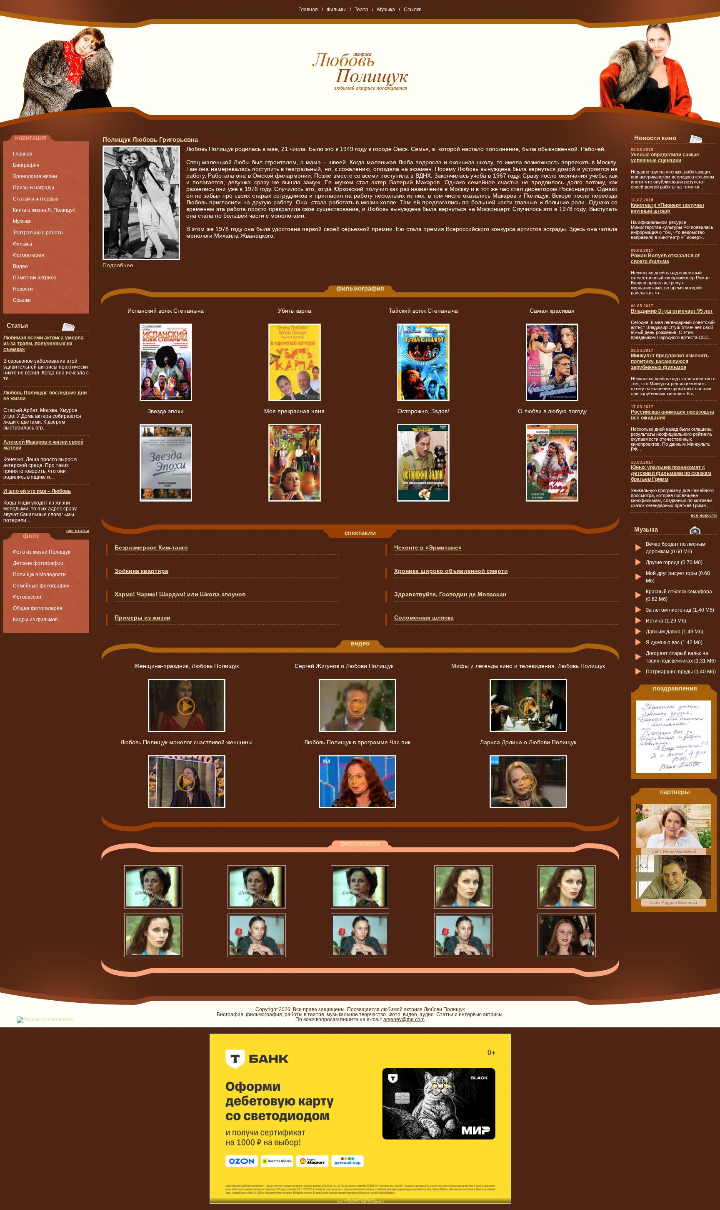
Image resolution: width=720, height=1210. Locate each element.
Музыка (386, 10)
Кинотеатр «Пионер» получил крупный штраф (667, 208)
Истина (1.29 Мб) (666, 621)
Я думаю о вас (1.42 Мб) (674, 642)
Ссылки (413, 10)
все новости (704, 515)
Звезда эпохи (166, 411)
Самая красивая (552, 310)
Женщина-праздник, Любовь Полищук (186, 666)
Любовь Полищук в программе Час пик (357, 742)
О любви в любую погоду (552, 411)
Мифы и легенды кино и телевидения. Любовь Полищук (528, 666)
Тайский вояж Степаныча (423, 310)
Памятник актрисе (34, 278)
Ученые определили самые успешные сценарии (665, 157)
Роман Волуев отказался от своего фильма (665, 258)
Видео (20, 266)
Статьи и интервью (35, 199)
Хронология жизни (35, 176)
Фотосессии (27, 597)
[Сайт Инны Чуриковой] (673, 846)
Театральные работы (38, 233)
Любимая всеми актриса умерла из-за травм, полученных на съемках (43, 343)
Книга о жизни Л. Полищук (44, 210)
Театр (361, 10)
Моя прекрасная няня (294, 411)
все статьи (77, 530)
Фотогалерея (28, 255)
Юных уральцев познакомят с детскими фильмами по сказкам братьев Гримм (671, 473)
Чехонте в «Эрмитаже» (428, 547)
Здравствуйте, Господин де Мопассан (450, 594)
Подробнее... (120, 265)
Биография (26, 165)
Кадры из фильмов (35, 620)
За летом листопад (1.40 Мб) (680, 610)
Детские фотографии (38, 563)
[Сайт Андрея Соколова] (673, 897)
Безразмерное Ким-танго (151, 547)
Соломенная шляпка (424, 617)
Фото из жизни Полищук (41, 552)
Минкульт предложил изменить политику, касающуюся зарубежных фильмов (670, 361)
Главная (308, 10)
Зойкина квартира (141, 570)
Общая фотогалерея (37, 608)
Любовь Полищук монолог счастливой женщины (186, 742)
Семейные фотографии (41, 586)
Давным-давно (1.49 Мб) (674, 632)
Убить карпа (294, 310)
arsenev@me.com (404, 1019)
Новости (23, 289)
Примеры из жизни (142, 617)
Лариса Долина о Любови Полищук (528, 742)
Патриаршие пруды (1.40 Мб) (681, 672)
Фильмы (336, 10)
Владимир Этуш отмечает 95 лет (672, 311)
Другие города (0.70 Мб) (674, 562)
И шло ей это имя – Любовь (37, 491)
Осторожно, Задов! (423, 411)
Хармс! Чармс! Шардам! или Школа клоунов (180, 594)
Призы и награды (33, 188)
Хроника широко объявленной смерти (451, 570)
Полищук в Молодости (39, 574)
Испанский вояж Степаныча (166, 310)
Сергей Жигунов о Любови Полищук (357, 666)
